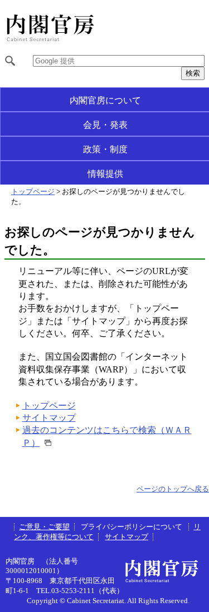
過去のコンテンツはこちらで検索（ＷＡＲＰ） (107, 436)
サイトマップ (49, 417)
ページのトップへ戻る (173, 489)
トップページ (33, 192)
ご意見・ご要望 (44, 527)
